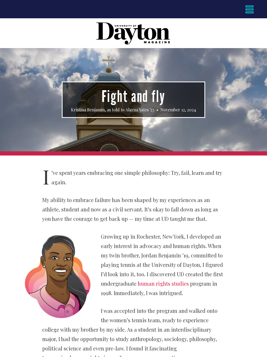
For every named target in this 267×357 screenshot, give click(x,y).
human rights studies (163, 283)
